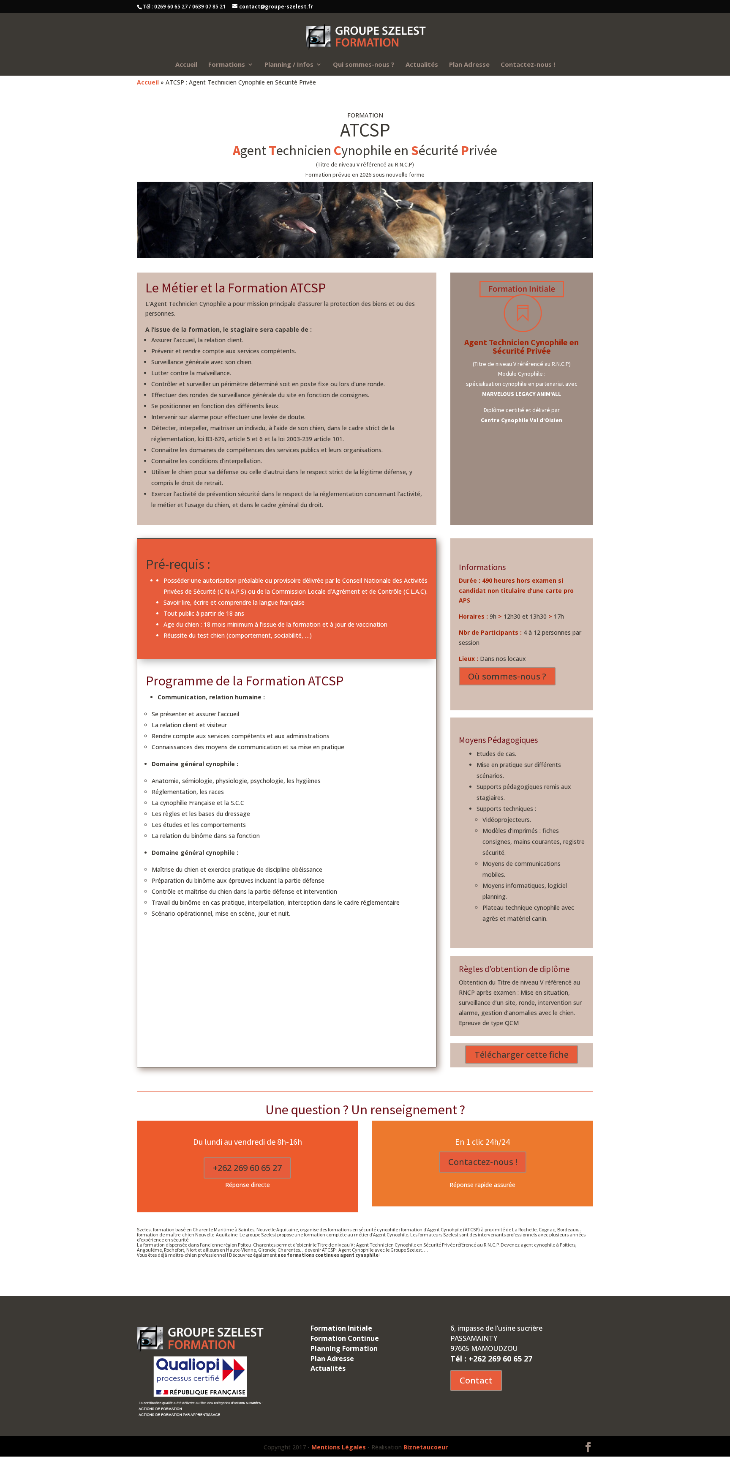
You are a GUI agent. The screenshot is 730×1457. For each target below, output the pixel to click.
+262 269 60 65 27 (247, 1167)
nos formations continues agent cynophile (328, 1255)
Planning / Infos (288, 64)
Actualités (422, 64)
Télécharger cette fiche (521, 1054)
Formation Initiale (341, 1328)
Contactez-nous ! (528, 64)
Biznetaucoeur (425, 1447)
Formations (226, 64)
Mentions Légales (338, 1447)
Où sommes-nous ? (507, 676)
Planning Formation (344, 1348)
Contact (476, 1380)
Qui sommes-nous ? (364, 64)
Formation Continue (345, 1338)
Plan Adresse (469, 64)
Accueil (186, 64)
